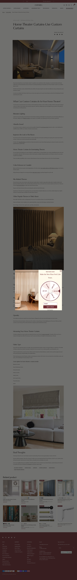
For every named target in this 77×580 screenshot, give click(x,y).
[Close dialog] (61, 271)
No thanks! (50, 309)
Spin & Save (50, 307)
